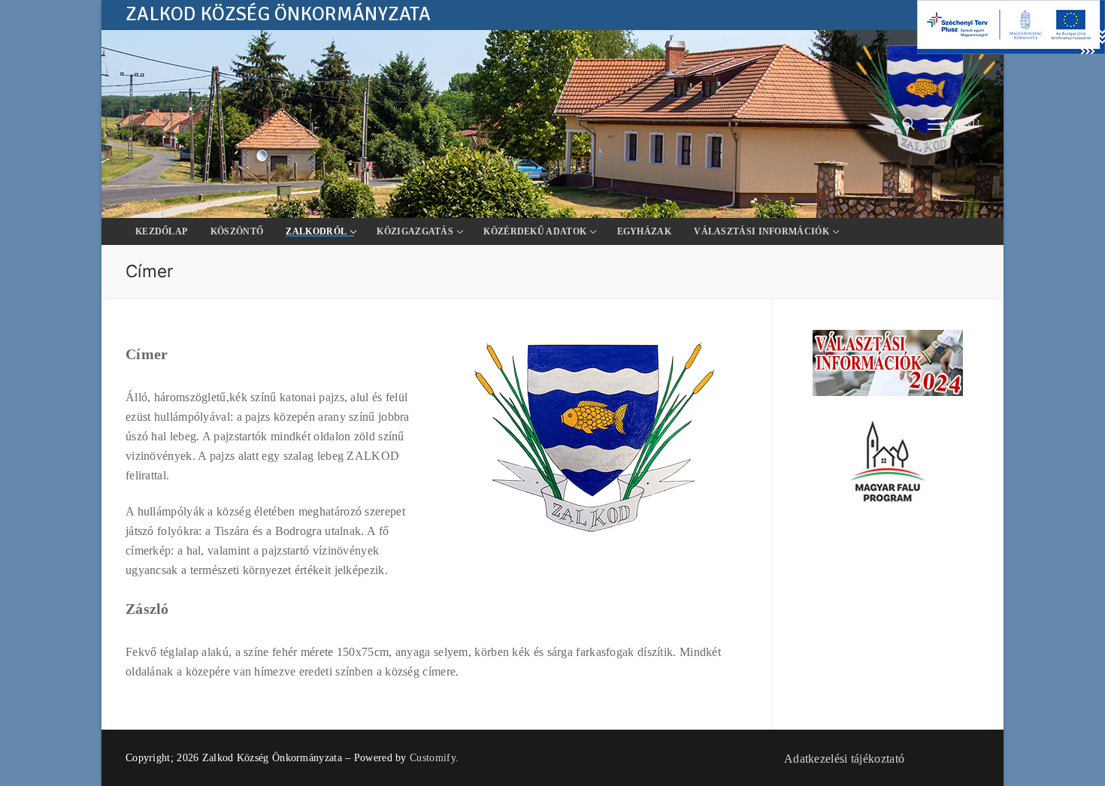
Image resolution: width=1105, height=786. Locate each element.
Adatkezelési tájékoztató (844, 758)
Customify (433, 757)
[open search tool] (909, 124)
